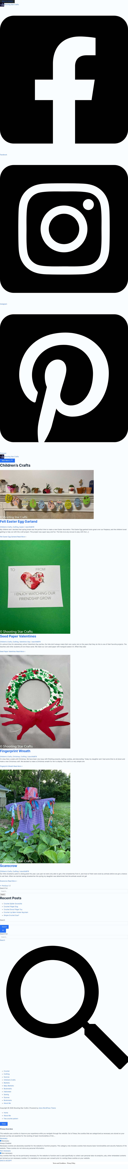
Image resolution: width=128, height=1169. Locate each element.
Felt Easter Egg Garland (18, 521)
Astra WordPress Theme (47, 1108)
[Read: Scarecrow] (35, 816)
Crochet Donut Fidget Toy (13, 909)
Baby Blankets (9, 1086)
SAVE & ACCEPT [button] (6, 1161)
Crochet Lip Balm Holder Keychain (16, 912)
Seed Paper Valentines (18, 636)
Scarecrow (8, 866)
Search (2, 920)
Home (6, 1113)
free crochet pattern (11, 1118)
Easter (21, 527)
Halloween (7, 1092)
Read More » (13, 537)
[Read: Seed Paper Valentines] (35, 587)
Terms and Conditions (59, 1163)
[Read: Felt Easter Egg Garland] (47, 494)
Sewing (6, 1094)
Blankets (7, 1083)
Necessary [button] (3, 1138)
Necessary (5, 1141)
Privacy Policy (71, 1163)
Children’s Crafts (9, 1080)
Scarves (6, 1077)
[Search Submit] (126, 889)
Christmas (16, 756)
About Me (7, 1103)
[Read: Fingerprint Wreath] (35, 701)
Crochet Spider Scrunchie (13, 904)
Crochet (6, 1071)
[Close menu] (3, 931)
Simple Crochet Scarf (11, 915)
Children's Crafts (6, 527)
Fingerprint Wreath (15, 751)
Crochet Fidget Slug (11, 906)
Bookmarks (8, 1089)
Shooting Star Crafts (11, 4)
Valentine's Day (24, 642)
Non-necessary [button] (5, 1151)
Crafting (16, 527)
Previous (4, 886)
